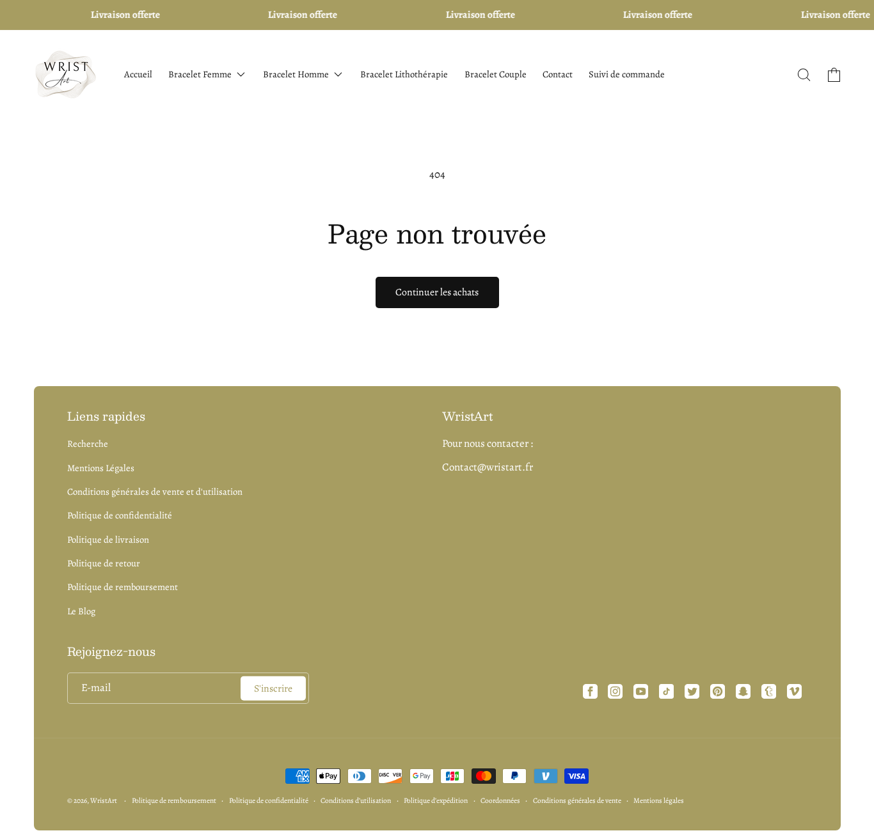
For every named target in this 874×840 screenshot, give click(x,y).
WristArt (103, 800)
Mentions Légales (100, 468)
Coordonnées (500, 800)
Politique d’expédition (436, 800)
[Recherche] (804, 74)
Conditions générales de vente (577, 800)
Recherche (87, 443)
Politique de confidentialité (119, 515)
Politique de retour (103, 563)
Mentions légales (658, 800)
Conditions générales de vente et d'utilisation (154, 491)
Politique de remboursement (122, 586)
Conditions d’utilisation (356, 800)
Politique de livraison (108, 539)
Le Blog (81, 611)
